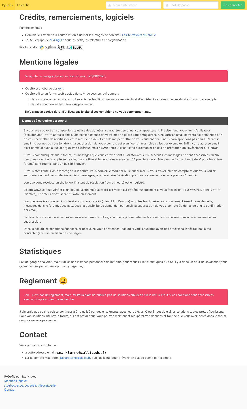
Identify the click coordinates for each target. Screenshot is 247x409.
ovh (60, 88)
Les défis (23, 5)
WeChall (39, 189)
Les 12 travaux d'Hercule (139, 35)
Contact (9, 389)
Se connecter (233, 5)
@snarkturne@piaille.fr (74, 357)
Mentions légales (15, 381)
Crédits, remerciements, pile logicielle (30, 385)
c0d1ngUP (57, 40)
